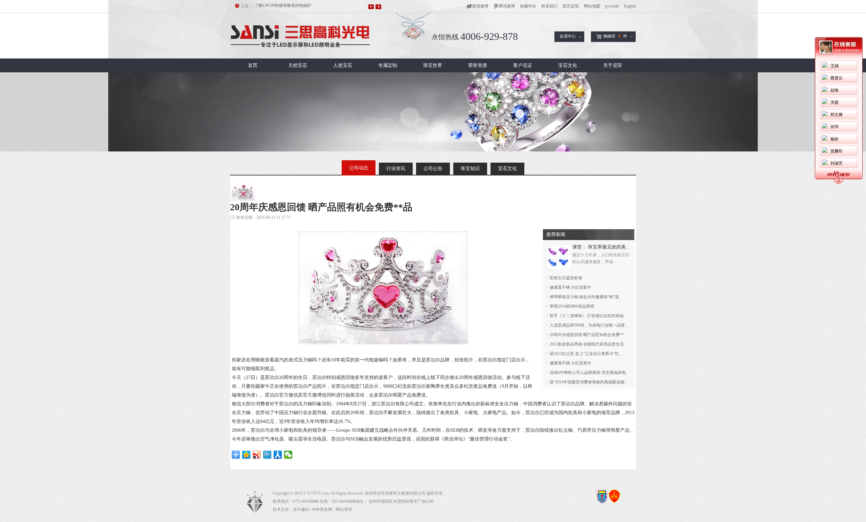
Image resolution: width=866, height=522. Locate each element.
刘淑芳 (836, 163)
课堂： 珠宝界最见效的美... (601, 247)
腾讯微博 (507, 6)
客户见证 (522, 65)
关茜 (834, 102)
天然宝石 (297, 65)
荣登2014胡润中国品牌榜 (572, 306)
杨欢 (834, 139)
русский (612, 6)
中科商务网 (322, 509)
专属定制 (387, 65)
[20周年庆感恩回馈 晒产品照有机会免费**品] (383, 342)
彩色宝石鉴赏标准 (566, 278)
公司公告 (433, 168)
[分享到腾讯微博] (267, 455)
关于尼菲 (612, 65)
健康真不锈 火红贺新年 (570, 287)
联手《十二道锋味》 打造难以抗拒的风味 (587, 315)
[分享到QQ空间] (246, 455)
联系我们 (549, 6)
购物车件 (615, 36)
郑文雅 (836, 114)
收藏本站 (528, 6)
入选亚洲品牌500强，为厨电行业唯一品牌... (589, 325)
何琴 (834, 126)
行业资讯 (395, 168)
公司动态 (358, 167)
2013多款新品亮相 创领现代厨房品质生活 (587, 344)
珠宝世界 (432, 65)
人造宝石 (342, 65)
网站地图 (592, 6)
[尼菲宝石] (300, 57)
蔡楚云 (836, 78)
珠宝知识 (470, 168)
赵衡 (834, 90)
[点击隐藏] (838, 182)
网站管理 (344, 509)
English (630, 6)
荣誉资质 (477, 65)
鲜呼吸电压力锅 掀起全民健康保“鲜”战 (584, 296)
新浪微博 (480, 6)
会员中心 (568, 36)
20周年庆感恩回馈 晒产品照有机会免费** (587, 334)
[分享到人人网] (278, 455)
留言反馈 (571, 6)
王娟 (834, 66)
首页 (252, 65)
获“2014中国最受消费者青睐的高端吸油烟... (589, 382)
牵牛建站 (301, 509)
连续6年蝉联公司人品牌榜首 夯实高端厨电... (589, 372)
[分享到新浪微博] (257, 455)
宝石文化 (567, 65)
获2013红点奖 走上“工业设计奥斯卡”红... (586, 353)
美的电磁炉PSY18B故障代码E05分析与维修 (293, 6)
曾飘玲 (836, 151)
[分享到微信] (288, 455)
